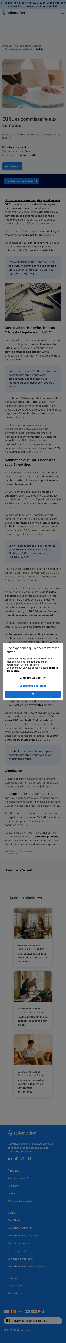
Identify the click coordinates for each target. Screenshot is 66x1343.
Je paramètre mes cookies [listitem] (33, 685)
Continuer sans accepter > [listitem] (33, 677)
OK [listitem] (33, 694)
